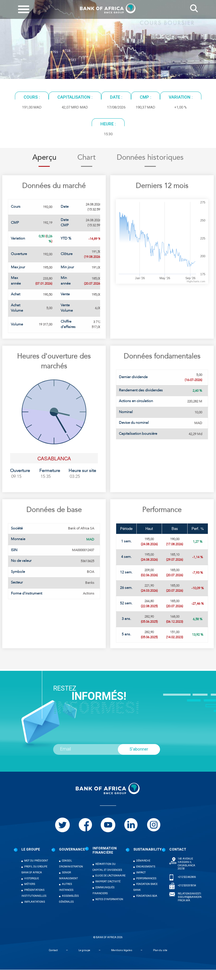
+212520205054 (187, 885)
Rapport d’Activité (107, 881)
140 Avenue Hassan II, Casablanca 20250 (186, 863)
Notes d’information (109, 899)
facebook (85, 825)
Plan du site (160, 950)
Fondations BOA (146, 895)
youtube (108, 825)
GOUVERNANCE (72, 849)
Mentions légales (121, 950)
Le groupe (84, 950)
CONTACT (177, 849)
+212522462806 (187, 877)
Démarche (143, 860)
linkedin (130, 825)
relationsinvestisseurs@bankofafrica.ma (190, 897)
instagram (153, 825)
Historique (31, 878)
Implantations (34, 901)
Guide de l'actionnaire (110, 875)
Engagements (145, 866)
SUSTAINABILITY (147, 849)
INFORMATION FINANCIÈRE (105, 850)
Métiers (29, 884)
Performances (146, 878)
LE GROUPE (30, 849)
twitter (62, 825)
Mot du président (36, 860)
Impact (141, 872)
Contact (53, 950)
